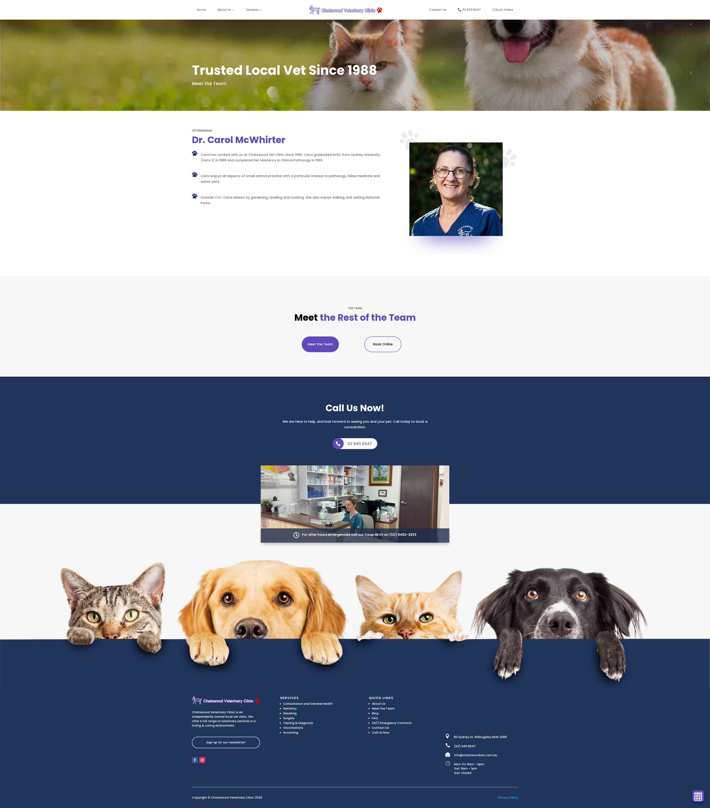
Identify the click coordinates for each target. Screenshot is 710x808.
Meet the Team (320, 344)
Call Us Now (380, 732)
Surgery (289, 718)
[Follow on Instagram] (202, 760)
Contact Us (437, 10)
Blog (375, 713)
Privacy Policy (508, 797)
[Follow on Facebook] (195, 760)
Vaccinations (293, 728)
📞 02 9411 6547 (469, 10)
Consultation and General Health (308, 704)
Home (201, 10)
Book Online (383, 344)
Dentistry (290, 708)
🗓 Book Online (502, 10)
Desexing (290, 713)
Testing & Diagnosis (298, 723)
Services (252, 10)
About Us (224, 10)
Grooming (290, 732)
